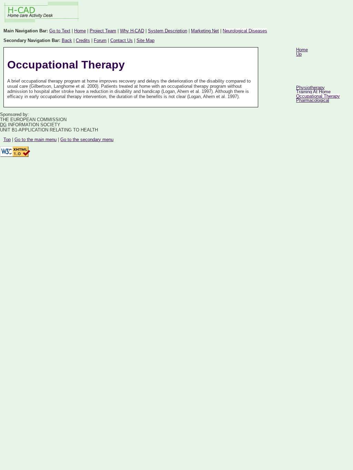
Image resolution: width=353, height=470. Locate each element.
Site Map (145, 40)
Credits (83, 40)
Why (132, 30)
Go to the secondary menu (86, 139)
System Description (167, 30)
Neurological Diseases (245, 30)
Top (7, 139)
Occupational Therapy (318, 96)
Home (80, 30)
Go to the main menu (35, 139)
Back (67, 40)
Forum (100, 40)
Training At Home (313, 91)
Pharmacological (312, 100)
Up (299, 54)
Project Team (103, 30)
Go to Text (59, 30)
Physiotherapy (310, 87)
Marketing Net (205, 30)
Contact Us (121, 40)
